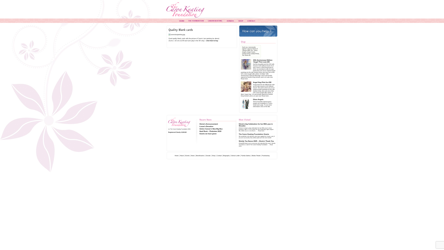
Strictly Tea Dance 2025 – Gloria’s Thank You (256, 141)
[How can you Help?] (258, 31)
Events (187, 155)
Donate (208, 155)
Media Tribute (256, 155)
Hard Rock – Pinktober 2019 (210, 131)
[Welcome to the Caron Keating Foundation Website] (185, 9)
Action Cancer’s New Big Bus (211, 129)
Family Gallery (245, 155)
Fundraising (266, 155)
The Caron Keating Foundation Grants (254, 134)
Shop (213, 155)
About (182, 155)
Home (177, 155)
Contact (219, 155)
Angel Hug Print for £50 (262, 82)
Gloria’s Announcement (208, 124)
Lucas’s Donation (206, 126)
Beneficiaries (200, 155)
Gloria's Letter (235, 155)
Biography (226, 155)
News (193, 155)
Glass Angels (258, 99)
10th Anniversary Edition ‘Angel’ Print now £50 (262, 61)
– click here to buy (211, 41)
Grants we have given (208, 134)
